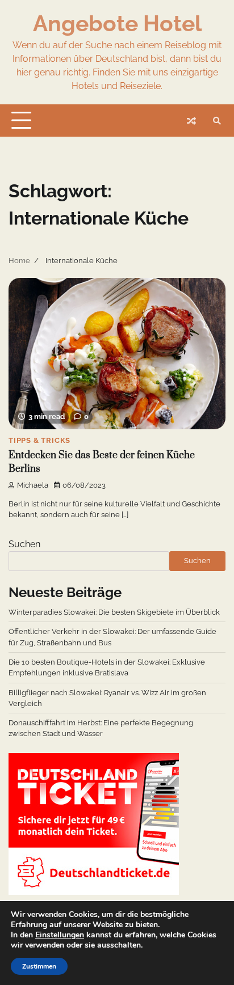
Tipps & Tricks (39, 440)
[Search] (216, 120)
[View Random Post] (191, 120)
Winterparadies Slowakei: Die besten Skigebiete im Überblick (114, 612)
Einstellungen (59, 935)
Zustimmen (39, 966)
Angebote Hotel (117, 23)
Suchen (24, 544)
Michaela (32, 485)
